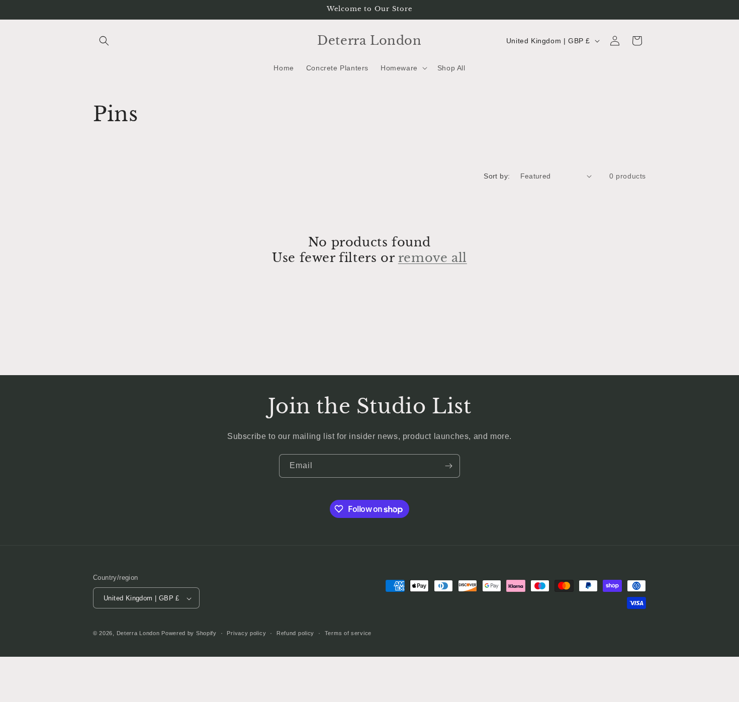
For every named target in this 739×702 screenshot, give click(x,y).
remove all (432, 257)
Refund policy (295, 633)
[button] (104, 41)
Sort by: (497, 176)
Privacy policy (246, 633)
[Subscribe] (448, 466)
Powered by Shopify (189, 634)
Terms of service (348, 633)
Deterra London (138, 634)
